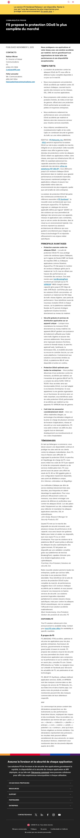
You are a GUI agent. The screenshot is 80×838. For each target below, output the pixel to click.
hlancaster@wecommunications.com (20, 82)
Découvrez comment (40, 772)
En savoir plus (46, 11)
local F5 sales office (52, 628)
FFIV (44, 143)
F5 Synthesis (63, 199)
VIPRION (47, 284)
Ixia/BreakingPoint (61, 279)
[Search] (69, 2)
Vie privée (44, 829)
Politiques (34, 829)
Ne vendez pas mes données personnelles (38, 832)
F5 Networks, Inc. (56, 140)
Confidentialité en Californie (59, 829)
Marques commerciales (19, 829)
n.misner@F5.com (13, 70)
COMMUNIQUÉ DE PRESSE (16, 20)
